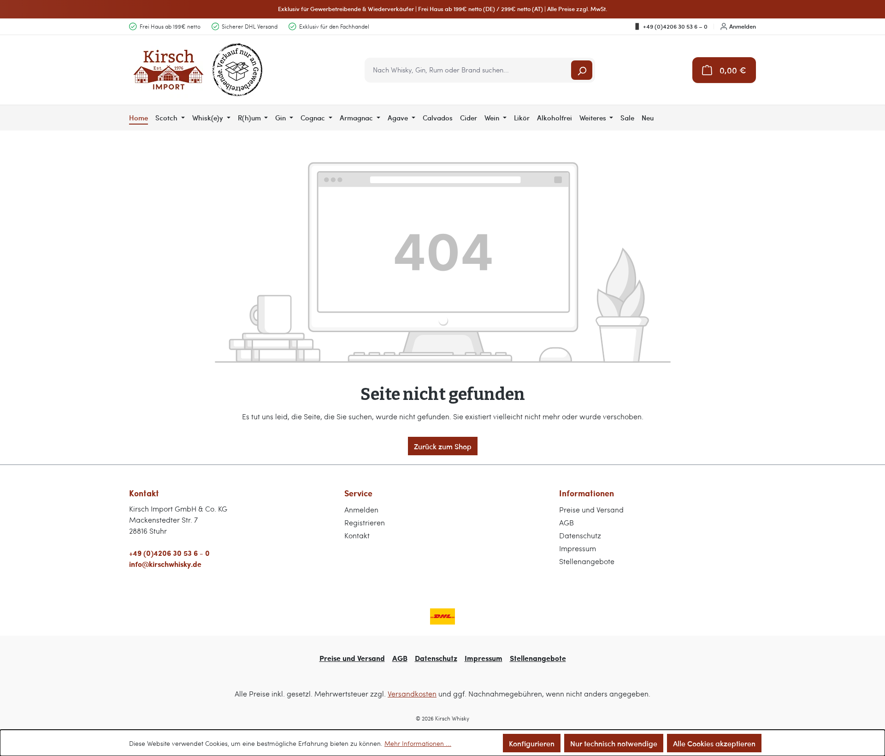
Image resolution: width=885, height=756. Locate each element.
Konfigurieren (532, 743)
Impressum (577, 548)
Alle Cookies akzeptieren (714, 743)
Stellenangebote (586, 561)
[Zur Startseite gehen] (198, 70)
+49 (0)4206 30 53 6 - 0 (169, 553)
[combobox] (469, 70)
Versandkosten (412, 693)
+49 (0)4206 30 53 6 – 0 (675, 26)
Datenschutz (580, 535)
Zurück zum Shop (443, 446)
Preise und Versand (591, 509)
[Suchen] (581, 70)
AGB (566, 522)
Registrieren (364, 522)
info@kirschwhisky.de (165, 564)
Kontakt (357, 535)
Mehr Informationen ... (417, 743)
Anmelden (742, 26)
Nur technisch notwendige (613, 743)
